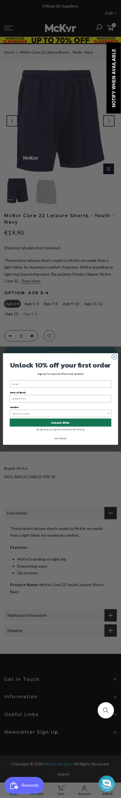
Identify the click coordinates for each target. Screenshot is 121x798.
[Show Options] (108, 413)
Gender (14, 407)
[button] (106, 710)
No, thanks (60, 438)
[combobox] (59, 413)
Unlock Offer (60, 422)
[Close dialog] (114, 356)
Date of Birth (18, 392)
